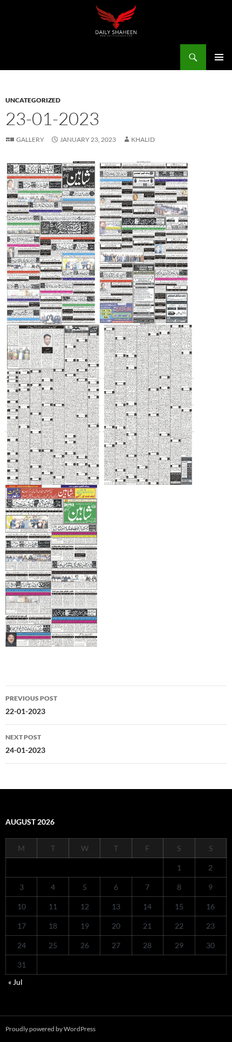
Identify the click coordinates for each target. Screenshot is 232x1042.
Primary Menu (219, 57)
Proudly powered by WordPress (50, 1029)
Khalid (143, 139)
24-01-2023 (25, 744)
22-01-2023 (31, 705)
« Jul (15, 981)
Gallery (30, 139)
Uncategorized (32, 100)
